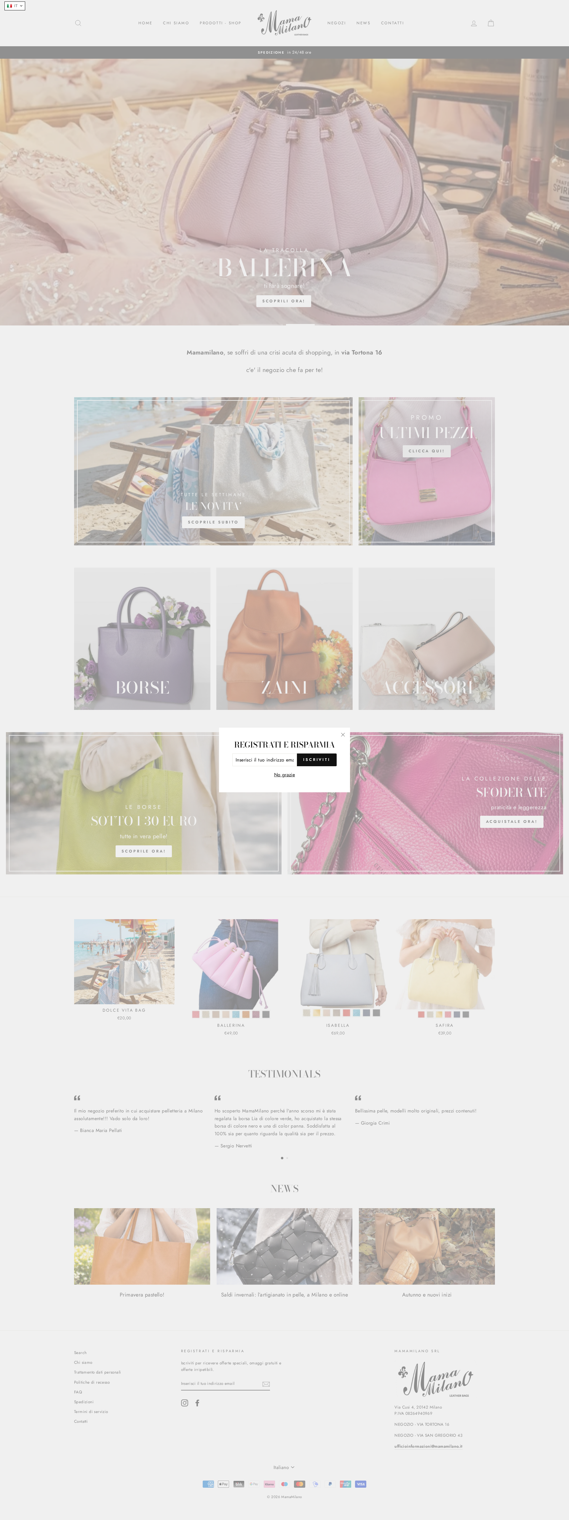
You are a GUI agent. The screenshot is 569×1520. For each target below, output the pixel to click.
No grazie (284, 774)
